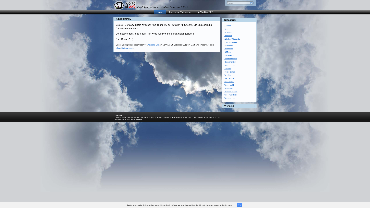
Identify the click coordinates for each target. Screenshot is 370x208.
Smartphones (229, 65)
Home (160, 12)
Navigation (228, 49)
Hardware (228, 36)
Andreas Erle (153, 45)
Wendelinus (229, 78)
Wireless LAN (229, 98)
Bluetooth (228, 32)
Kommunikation (230, 42)
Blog (118, 48)
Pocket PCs (229, 55)
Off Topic (227, 52)
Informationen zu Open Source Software (128, 119)
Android (227, 26)
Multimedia (228, 45)
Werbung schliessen (255, 106)
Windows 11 (229, 85)
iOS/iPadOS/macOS (232, 39)
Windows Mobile (230, 92)
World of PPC (206, 12)
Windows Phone (230, 95)
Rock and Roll (230, 62)
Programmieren (230, 59)
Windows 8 (228, 88)
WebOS (227, 75)
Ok (239, 205)
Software (227, 69)
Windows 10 (229, 82)
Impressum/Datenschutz (181, 12)
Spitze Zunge (127, 48)
